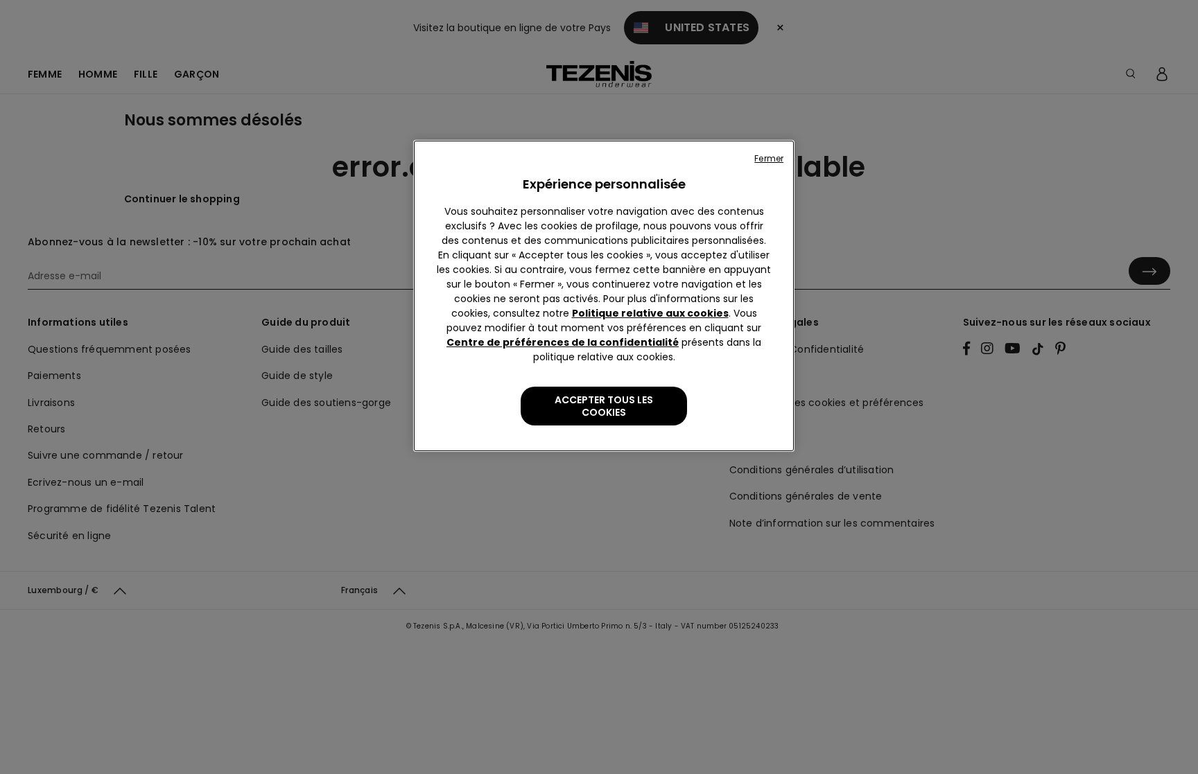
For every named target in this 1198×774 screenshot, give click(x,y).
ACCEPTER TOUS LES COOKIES (604, 406)
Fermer (768, 158)
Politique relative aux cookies (650, 313)
